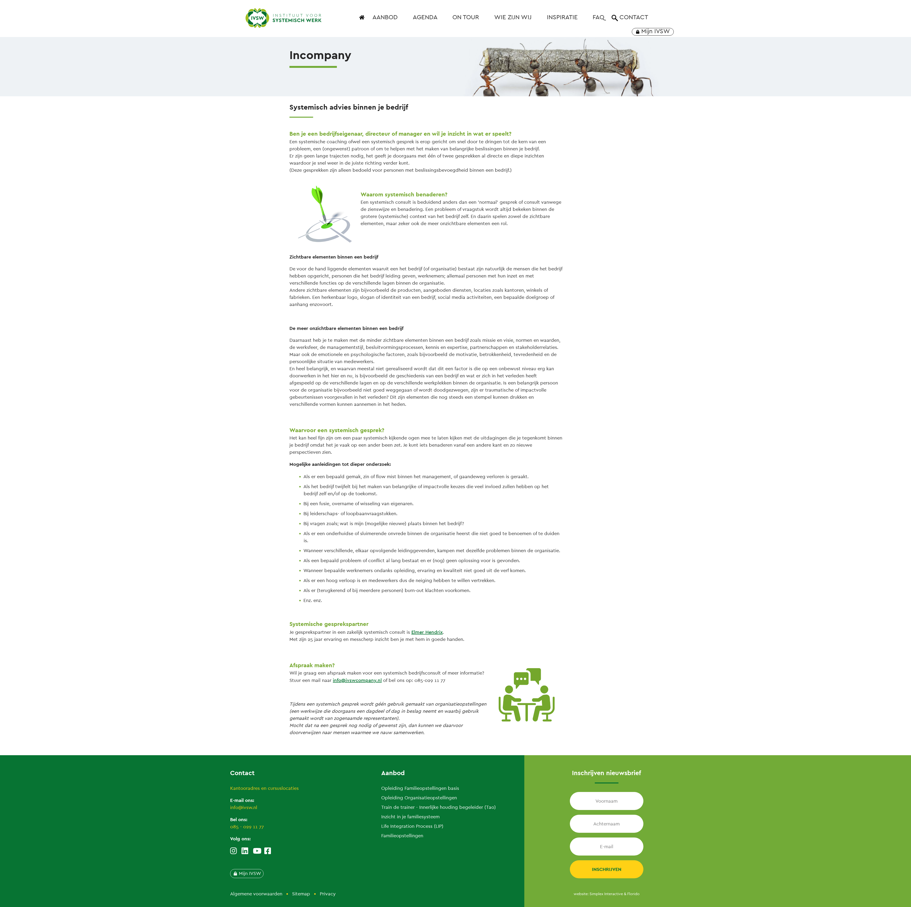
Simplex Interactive (606, 894)
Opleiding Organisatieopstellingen (419, 798)
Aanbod (385, 17)
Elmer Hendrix (427, 632)
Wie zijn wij (513, 17)
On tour (465, 17)
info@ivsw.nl (243, 807)
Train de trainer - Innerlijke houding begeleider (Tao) (438, 807)
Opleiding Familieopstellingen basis (420, 788)
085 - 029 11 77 (247, 826)
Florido (633, 894)
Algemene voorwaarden (256, 894)
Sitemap (301, 894)
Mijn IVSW (655, 31)
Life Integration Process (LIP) (412, 826)
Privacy (328, 894)
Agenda (425, 17)
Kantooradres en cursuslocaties (264, 788)
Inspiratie (562, 17)
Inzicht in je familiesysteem (410, 816)
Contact (633, 17)
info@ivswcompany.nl (357, 680)
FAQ (598, 17)
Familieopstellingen (402, 835)
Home (362, 20)
